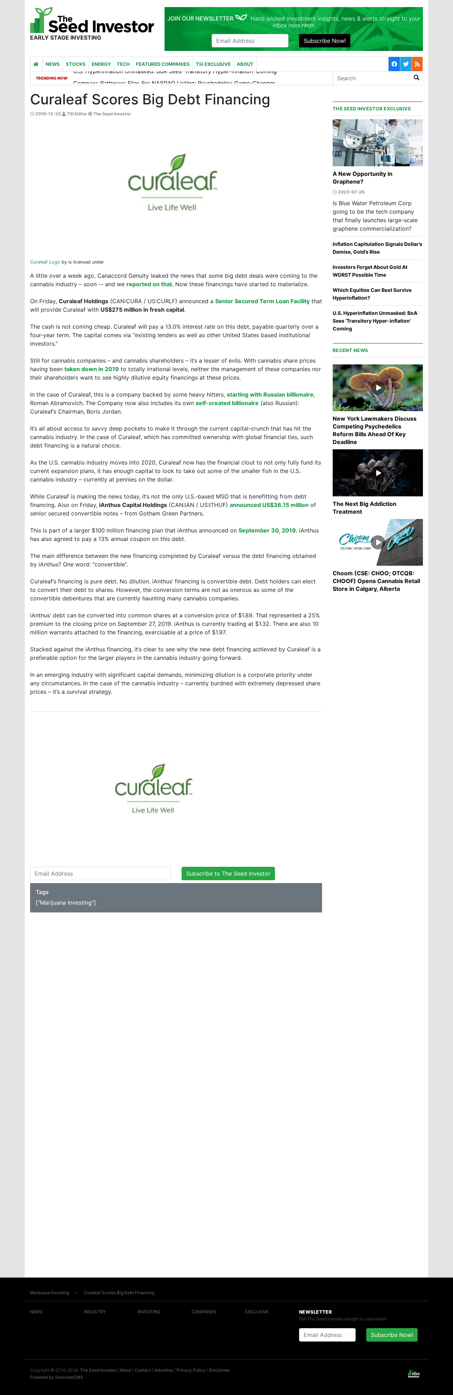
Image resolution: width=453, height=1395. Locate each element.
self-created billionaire (227, 403)
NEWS (36, 1311)
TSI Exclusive (213, 64)
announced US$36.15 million (269, 504)
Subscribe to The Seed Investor (228, 873)
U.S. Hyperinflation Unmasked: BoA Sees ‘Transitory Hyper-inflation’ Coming (375, 321)
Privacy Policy (191, 1370)
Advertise (163, 1370)
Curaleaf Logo (45, 262)
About (245, 64)
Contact (143, 1370)
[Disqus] (176, 1003)
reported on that (149, 284)
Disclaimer (219, 1370)
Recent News (350, 350)
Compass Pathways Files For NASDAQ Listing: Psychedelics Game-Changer (174, 77)
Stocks (76, 64)
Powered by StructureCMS (56, 1377)
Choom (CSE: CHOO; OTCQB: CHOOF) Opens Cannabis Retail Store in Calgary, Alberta (376, 581)
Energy (101, 64)
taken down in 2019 (91, 369)
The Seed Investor (98, 1370)
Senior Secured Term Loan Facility (262, 301)
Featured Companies (163, 64)
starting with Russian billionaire (270, 394)
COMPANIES (204, 1311)
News (53, 64)
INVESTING (149, 1311)
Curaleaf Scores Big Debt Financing (119, 1292)
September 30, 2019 (267, 530)
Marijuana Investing (49, 1292)
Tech (123, 64)
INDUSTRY (95, 1311)
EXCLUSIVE (257, 1311)
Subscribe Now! (325, 40)
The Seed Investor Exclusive (372, 108)
